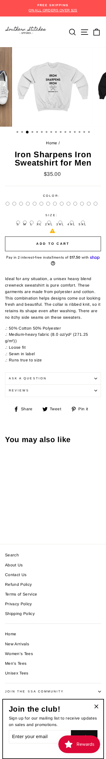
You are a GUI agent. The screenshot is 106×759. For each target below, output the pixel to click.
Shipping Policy (20, 613)
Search (12, 555)
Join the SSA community (34, 691)
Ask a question (28, 378)
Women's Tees (19, 653)
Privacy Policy (18, 604)
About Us (14, 565)
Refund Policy (18, 584)
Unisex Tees (17, 673)
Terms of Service (21, 594)
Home (51, 143)
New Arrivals (17, 644)
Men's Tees (15, 663)
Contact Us (15, 575)
